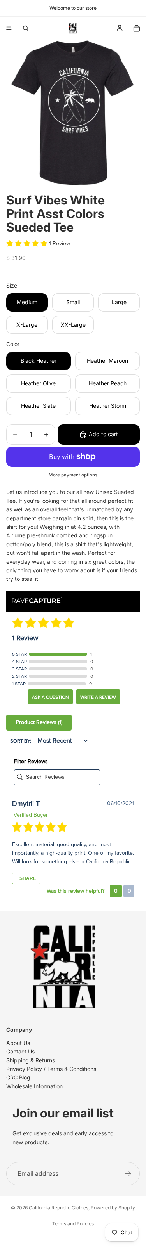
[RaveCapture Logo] (37, 601)
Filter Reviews (31, 761)
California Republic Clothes (58, 1208)
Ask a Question (50, 697)
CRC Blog (18, 1077)
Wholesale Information (34, 1086)
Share (27, 878)
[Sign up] (128, 1174)
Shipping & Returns (30, 1060)
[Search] (25, 28)
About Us (18, 1042)
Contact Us (20, 1051)
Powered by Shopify (113, 1208)
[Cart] (136, 28)
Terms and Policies (73, 1223)
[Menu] (9, 28)
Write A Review (98, 697)
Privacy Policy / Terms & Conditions (51, 1068)
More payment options (73, 475)
